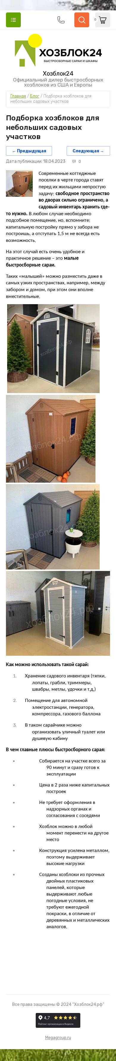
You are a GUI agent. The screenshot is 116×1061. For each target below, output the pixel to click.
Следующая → (88, 151)
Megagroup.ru (58, 1037)
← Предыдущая (29, 151)
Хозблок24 (58, 73)
